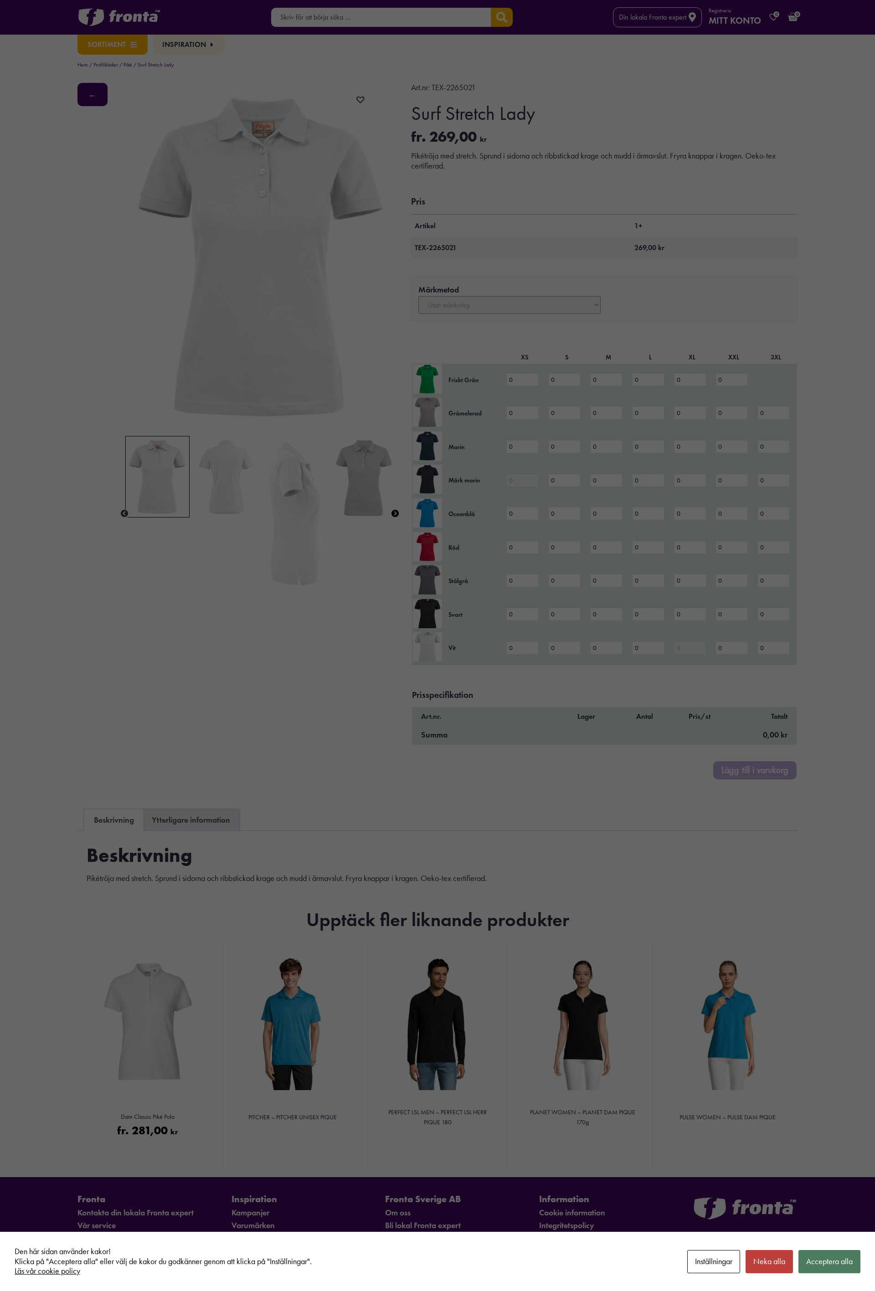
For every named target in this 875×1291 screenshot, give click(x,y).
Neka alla (769, 1261)
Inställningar (713, 1261)
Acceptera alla (829, 1261)
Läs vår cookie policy (47, 1271)
